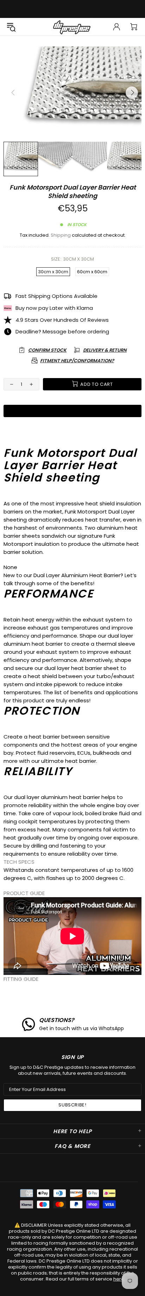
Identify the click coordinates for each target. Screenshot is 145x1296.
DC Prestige (72, 26)
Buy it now (72, 410)
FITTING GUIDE (21, 979)
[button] (72, 862)
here (118, 1279)
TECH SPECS (19, 862)
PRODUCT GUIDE (24, 893)
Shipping (61, 235)
